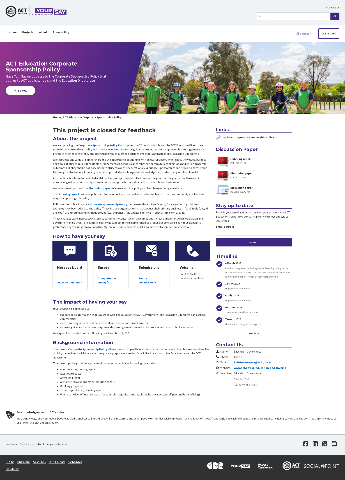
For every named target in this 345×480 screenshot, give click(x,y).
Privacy (10, 461)
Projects (27, 32)
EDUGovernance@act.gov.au (253, 362)
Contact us (332, 7)
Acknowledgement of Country (40, 412)
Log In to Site (12, 468)
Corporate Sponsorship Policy (98, 145)
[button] (304, 33)
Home (13, 32)
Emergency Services (55, 444)
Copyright (39, 461)
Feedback (11, 444)
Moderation (75, 461)
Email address (225, 226)
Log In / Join (328, 33)
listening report (68, 194)
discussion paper (99, 188)
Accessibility (61, 32)
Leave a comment (68, 282)
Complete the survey (107, 280)
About (43, 32)
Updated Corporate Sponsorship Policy (248, 137)
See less (254, 333)
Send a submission (146, 280)
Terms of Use (57, 461)
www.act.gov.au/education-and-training (260, 368)
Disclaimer (23, 461)
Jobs (38, 444)
